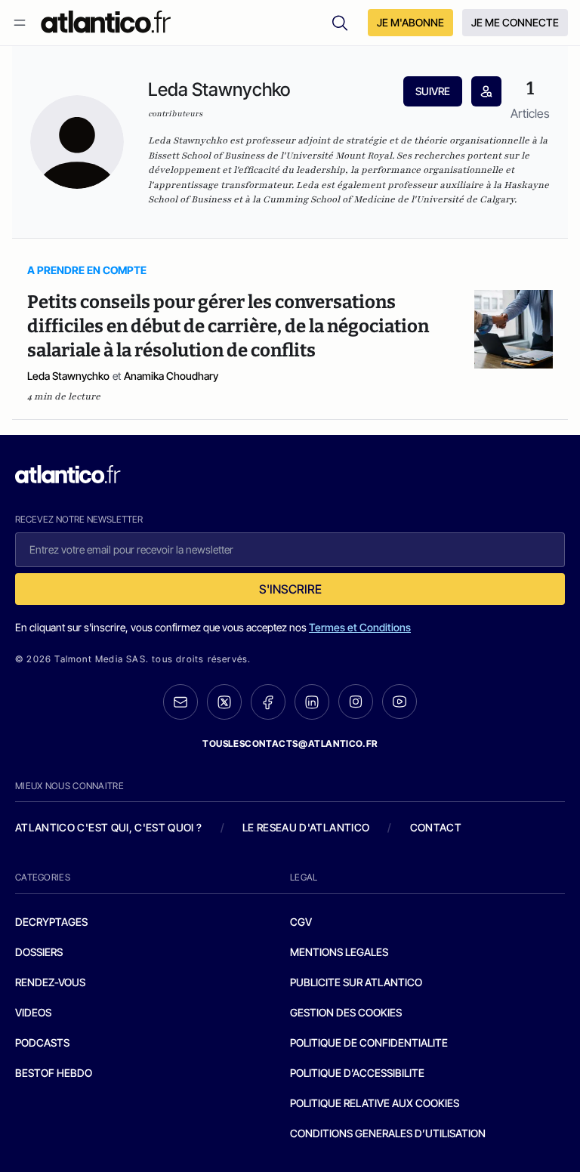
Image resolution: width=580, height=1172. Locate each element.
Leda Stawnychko (68, 375)
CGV (301, 921)
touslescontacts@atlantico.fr (290, 743)
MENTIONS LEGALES (339, 951)
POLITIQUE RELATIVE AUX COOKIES (374, 1102)
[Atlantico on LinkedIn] (312, 702)
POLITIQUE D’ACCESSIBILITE (357, 1072)
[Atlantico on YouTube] (399, 701)
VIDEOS (33, 1012)
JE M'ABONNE (410, 22)
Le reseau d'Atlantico (305, 827)
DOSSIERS (39, 951)
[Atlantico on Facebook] (268, 702)
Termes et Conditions (360, 627)
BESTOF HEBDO (53, 1072)
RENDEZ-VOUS (50, 982)
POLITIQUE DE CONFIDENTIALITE (369, 1042)
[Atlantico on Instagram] (355, 701)
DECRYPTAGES (51, 921)
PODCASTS (42, 1042)
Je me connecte (515, 22)
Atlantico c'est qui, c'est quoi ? (108, 827)
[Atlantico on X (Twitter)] (224, 702)
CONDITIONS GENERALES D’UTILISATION (388, 1133)
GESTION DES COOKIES (346, 1012)
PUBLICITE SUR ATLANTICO (356, 982)
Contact (435, 827)
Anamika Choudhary (171, 375)
